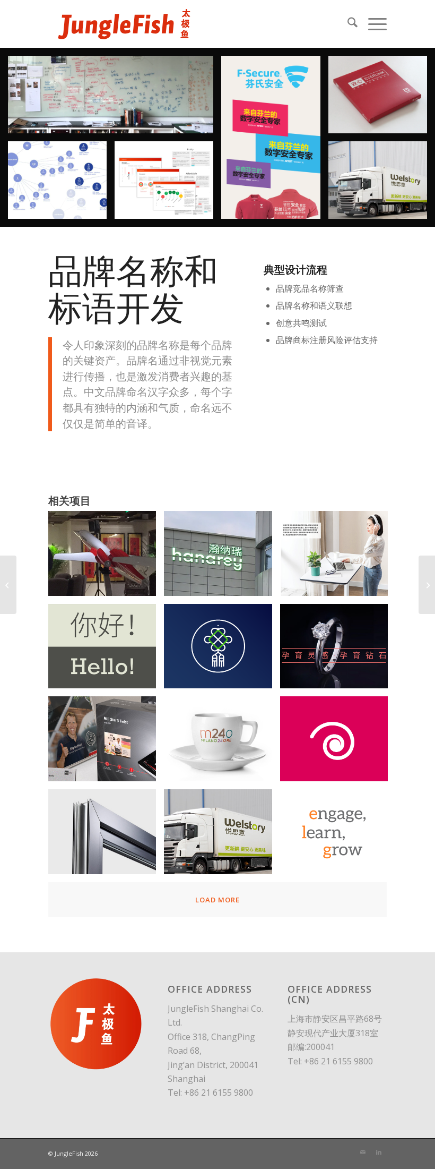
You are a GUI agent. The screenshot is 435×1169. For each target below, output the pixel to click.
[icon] (338, 742)
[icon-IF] (106, 650)
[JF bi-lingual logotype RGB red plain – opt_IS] (123, 24)
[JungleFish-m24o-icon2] (222, 742)
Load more (217, 900)
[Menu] (372, 24)
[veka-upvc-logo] (106, 835)
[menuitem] (347, 24)
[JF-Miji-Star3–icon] (106, 742)
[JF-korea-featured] (222, 835)
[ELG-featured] (338, 835)
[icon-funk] (222, 650)
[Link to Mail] (363, 1152)
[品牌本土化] (427, 585)
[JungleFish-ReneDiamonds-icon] (338, 650)
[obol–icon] (338, 557)
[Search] (347, 24)
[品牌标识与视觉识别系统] (8, 585)
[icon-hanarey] (222, 557)
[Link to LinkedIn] (379, 1152)
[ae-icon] (106, 557)
